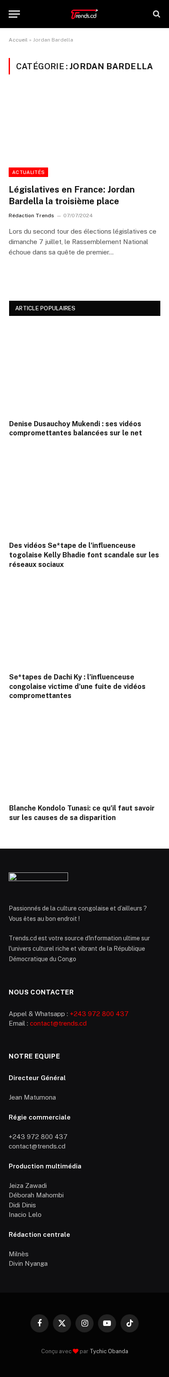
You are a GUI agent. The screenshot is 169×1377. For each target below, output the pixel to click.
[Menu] (14, 14)
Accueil (18, 40)
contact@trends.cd (58, 1023)
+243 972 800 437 (99, 1013)
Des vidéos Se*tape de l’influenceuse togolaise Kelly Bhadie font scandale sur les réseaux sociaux (84, 555)
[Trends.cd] (84, 14)
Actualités (28, 172)
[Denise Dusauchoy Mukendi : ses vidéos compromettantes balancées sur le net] (84, 369)
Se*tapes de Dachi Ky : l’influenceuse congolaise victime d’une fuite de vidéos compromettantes (77, 686)
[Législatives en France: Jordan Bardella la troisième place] (84, 134)
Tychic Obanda (109, 1351)
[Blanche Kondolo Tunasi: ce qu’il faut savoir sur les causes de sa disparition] (84, 754)
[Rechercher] (155, 14)
